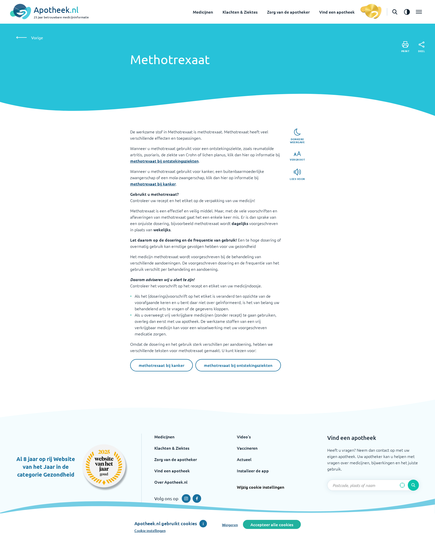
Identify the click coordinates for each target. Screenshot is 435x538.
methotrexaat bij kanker (153, 183)
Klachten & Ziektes (240, 12)
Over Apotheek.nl (171, 482)
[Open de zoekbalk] (395, 12)
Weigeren (230, 524)
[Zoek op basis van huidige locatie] (402, 485)
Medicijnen (203, 12)
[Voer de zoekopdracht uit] (413, 485)
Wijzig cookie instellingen (260, 487)
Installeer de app (253, 470)
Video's (244, 436)
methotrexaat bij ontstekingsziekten (164, 161)
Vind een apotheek (337, 12)
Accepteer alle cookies (271, 524)
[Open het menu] (419, 12)
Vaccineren (247, 448)
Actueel (244, 459)
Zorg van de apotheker (288, 12)
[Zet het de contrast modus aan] (407, 12)
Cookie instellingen (150, 530)
